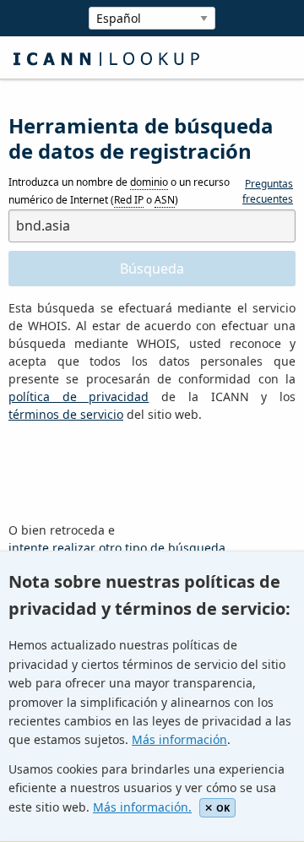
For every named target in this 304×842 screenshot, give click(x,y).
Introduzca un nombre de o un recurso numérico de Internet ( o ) (119, 191)
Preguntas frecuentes (267, 191)
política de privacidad (78, 396)
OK (223, 807)
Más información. (142, 807)
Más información (179, 739)
